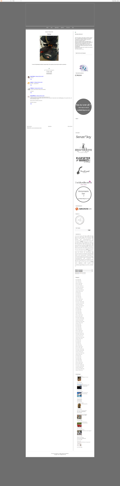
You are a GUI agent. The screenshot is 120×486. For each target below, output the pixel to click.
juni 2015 (77, 279)
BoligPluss (83, 238)
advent (81, 252)
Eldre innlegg (70, 126)
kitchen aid (85, 260)
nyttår (89, 262)
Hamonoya (86, 241)
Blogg (83, 237)
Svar (31, 79)
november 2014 (79, 287)
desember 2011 (79, 333)
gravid (90, 254)
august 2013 (78, 307)
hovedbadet (86, 256)
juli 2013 (77, 308)
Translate (84, 272)
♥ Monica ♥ (32, 88)
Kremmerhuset (88, 243)
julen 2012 (91, 259)
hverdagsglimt (51, 70)
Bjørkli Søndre (80, 383)
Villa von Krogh (80, 437)
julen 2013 (79, 260)
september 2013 (79, 305)
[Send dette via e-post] (47, 71)
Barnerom (77, 237)
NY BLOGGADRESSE (81, 438)
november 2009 (79, 366)
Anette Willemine (80, 429)
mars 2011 (78, 345)
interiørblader (78, 259)
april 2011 (78, 343)
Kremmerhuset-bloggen (82, 414)
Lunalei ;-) (32, 82)
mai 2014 (77, 295)
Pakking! (49, 34)
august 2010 (78, 354)
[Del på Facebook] (51, 71)
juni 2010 (77, 356)
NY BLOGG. (79, 400)
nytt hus (88, 261)
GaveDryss (77, 241)
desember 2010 (79, 349)
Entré (85, 240)
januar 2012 (78, 331)
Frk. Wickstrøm (80, 402)
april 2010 (78, 359)
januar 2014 (78, 300)
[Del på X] (49, 71)
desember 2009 (79, 364)
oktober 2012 (78, 320)
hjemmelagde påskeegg (86, 255)
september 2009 (79, 368)
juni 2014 (77, 293)
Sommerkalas (85, 422)
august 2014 (78, 291)
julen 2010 (85, 259)
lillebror (76, 261)
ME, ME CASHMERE (81, 411)
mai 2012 (77, 326)
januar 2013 (78, 316)
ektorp (76, 254)
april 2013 (78, 312)
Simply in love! (85, 377)
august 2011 (78, 338)
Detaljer (76, 239)
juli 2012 (77, 324)
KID (75, 243)
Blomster (89, 237)
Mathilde (77, 245)
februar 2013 (78, 314)
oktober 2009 (78, 367)
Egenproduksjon (78, 240)
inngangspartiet (78, 258)
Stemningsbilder (79, 250)
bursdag (84, 253)
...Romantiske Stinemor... (82, 421)
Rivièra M (79, 441)
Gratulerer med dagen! (86, 430)
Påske (83, 247)
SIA (77, 248)
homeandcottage (78, 256)
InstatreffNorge (33, 95)
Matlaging (84, 245)
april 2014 (78, 296)
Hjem (47, 27)
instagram (89, 258)
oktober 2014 (78, 288)
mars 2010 (78, 360)
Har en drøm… (80, 376)
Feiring (89, 240)
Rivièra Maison (90, 247)
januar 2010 (78, 363)
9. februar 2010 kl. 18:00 (39, 76)
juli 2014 (77, 292)
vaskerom (87, 265)
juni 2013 (77, 309)
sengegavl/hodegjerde (80, 264)
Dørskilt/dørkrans (87, 239)
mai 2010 (77, 358)
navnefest (82, 261)
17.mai (76, 235)
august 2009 (78, 370)
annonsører (88, 252)
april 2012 (78, 328)
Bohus (76, 238)
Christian (89, 238)
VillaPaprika (79, 399)
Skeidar (90, 248)
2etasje (80, 235)
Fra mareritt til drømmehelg (85, 393)
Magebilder (89, 244)
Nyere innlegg (29, 126)
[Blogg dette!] (48, 71)
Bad (73, 27)
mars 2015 (78, 282)
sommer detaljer (89, 264)
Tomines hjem (80, 391)
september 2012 (79, 321)
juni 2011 (77, 341)
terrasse (78, 265)
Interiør (80, 242)
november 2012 (79, 318)
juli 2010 (77, 355)
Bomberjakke (84, 403)
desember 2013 (79, 301)
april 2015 (78, 280)
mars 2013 (78, 313)
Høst (91, 241)
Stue (51, 27)
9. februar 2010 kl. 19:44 (38, 88)
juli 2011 (77, 339)
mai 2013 (77, 310)
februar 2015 (78, 283)
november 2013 (79, 303)
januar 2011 (78, 347)
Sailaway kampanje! (86, 442)
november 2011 (79, 334)
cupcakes (90, 253)
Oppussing (91, 245)
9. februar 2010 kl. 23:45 (40, 95)
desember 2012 (79, 317)
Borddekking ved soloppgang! (85, 385)
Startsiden (50, 126)
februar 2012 (78, 330)
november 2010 (79, 350)
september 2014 (79, 289)
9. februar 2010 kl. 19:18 (38, 82)
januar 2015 (78, 284)
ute (82, 265)
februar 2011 (78, 346)
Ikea (76, 242)
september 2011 (79, 337)
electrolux (81, 254)
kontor (90, 260)
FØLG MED (84, 415)
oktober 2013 (78, 304)
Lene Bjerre (77, 244)
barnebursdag (78, 253)
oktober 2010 (78, 351)
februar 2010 (78, 362)
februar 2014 (78, 299)
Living (83, 244)
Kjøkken (62, 27)
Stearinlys (91, 249)
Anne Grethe (32, 76)
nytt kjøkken (78, 262)
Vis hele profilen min (79, 49)
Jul (84, 242)
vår (91, 265)
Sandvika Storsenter (83, 248)
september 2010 (79, 353)
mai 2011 (77, 342)
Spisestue (57, 27)
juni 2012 (77, 325)
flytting (86, 254)
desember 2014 (79, 285)
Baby (86, 235)
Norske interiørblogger (82, 410)
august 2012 (78, 322)
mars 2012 (78, 329)
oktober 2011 (78, 335)
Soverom (68, 27)
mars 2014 (78, 297)
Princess (78, 247)
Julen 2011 (89, 242)
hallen (76, 255)
